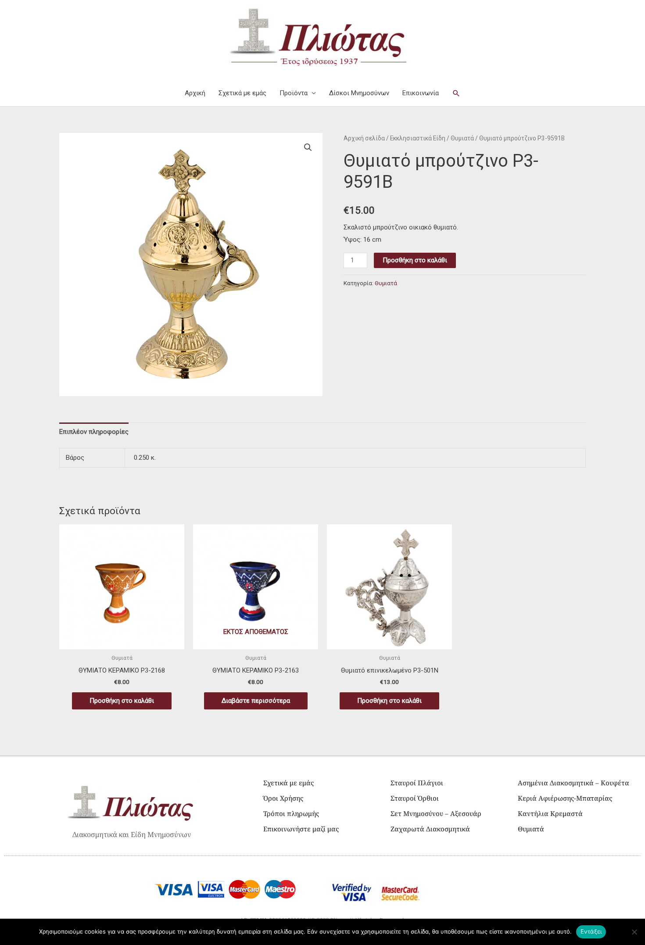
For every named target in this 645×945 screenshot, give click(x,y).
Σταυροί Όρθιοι (415, 798)
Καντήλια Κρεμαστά (550, 813)
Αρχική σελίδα (364, 138)
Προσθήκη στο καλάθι (415, 260)
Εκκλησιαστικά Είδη (417, 138)
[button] (456, 93)
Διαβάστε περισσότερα (256, 701)
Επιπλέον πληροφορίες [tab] (94, 432)
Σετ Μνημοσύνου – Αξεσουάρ (436, 813)
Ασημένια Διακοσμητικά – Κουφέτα (573, 782)
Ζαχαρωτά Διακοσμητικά (430, 828)
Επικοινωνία (420, 93)
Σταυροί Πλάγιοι (417, 782)
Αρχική (195, 93)
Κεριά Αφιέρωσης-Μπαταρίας (565, 798)
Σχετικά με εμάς (242, 93)
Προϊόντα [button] (294, 93)
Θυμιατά (462, 138)
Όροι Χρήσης (283, 798)
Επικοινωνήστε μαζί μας (301, 828)
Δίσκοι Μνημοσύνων (359, 93)
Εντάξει (591, 931)
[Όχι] (634, 931)
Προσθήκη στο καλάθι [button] (122, 701)
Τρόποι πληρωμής (291, 813)
